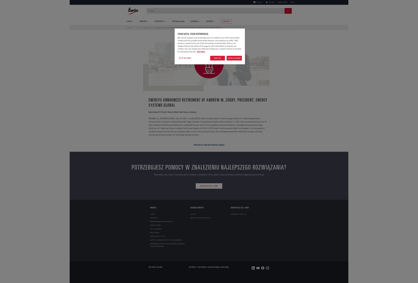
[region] (209, 46)
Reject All (217, 58)
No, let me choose (185, 58)
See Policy (201, 52)
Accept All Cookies (234, 58)
